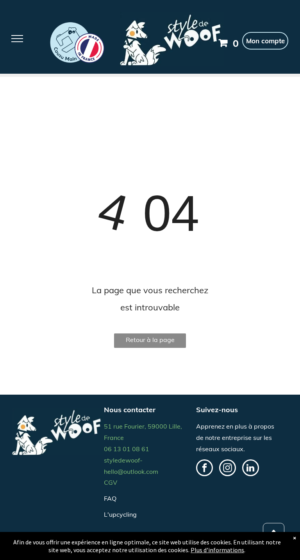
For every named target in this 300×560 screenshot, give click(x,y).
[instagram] (227, 468)
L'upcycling (120, 514)
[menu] (17, 38)
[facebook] (204, 468)
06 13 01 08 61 (126, 449)
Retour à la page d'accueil (150, 342)
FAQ (110, 498)
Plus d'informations (217, 550)
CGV (110, 482)
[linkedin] (250, 468)
